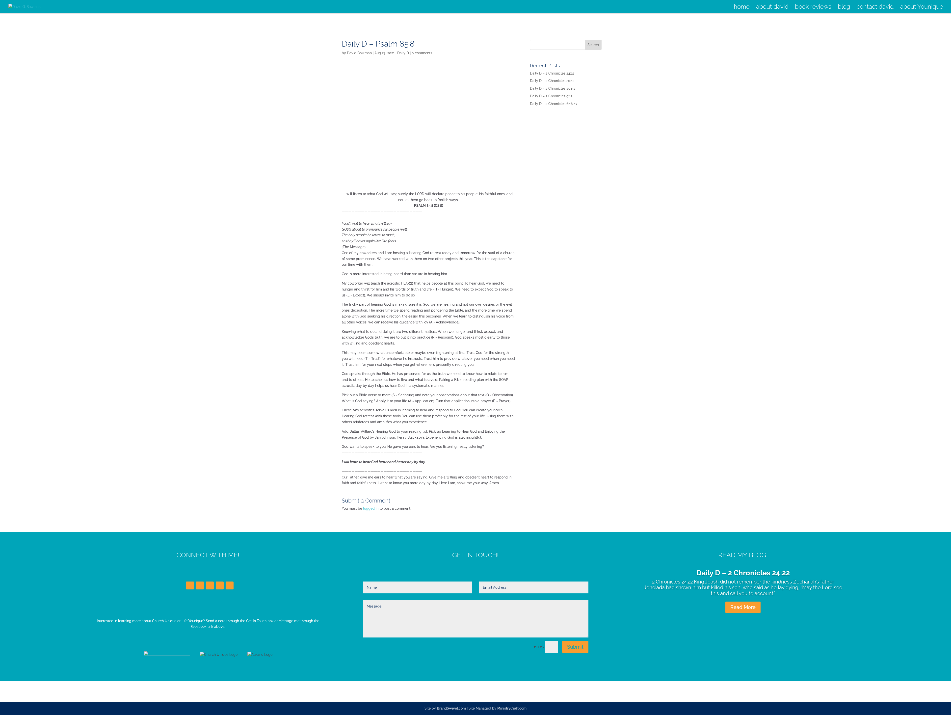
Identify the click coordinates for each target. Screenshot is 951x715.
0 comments (422, 53)
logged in (370, 508)
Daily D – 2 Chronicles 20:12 (552, 81)
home (742, 7)
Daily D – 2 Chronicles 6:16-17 (553, 104)
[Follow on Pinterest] (230, 585)
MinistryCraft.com (512, 708)
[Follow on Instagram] (220, 585)
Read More (743, 607)
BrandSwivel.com (451, 708)
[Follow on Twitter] (200, 585)
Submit (575, 647)
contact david (875, 7)
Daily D (403, 53)
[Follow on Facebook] (190, 585)
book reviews (813, 7)
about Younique (921, 7)
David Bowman (359, 53)
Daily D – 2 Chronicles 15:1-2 (552, 88)
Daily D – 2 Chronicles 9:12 (551, 96)
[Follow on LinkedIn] (210, 585)
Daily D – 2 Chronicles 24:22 (552, 73)
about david (772, 7)
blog (844, 7)
